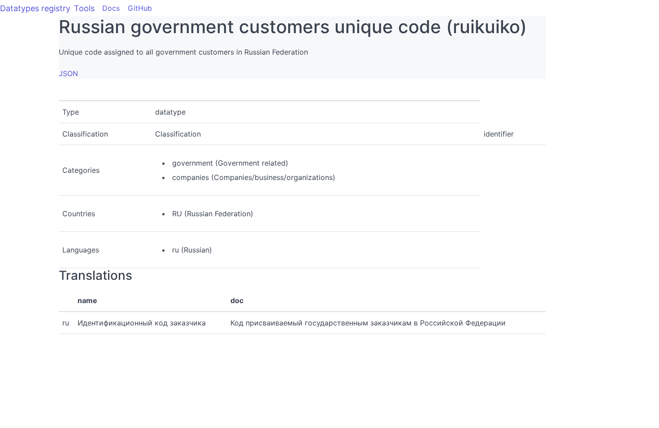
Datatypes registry (35, 8)
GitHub (140, 8)
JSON (68, 73)
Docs (111, 8)
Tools (84, 8)
